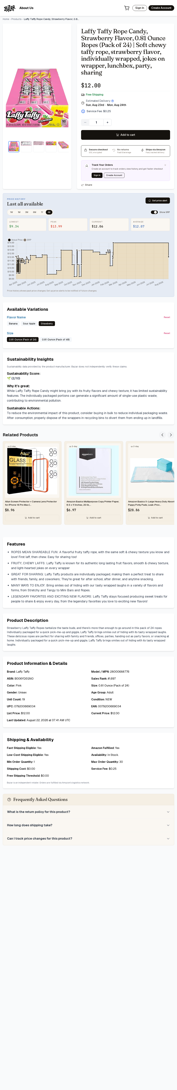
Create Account (161, 8)
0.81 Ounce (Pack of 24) (22, 339)
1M (19, 212)
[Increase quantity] (107, 122)
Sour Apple (29, 323)
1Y (42, 212)
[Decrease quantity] (85, 122)
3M (26, 212)
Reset (167, 317)
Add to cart (127, 135)
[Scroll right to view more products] (170, 434)
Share (88, 184)
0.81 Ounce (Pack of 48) (56, 339)
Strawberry (47, 323)
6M (34, 212)
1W (11, 212)
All (49, 212)
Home (6, 19)
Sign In (139, 8)
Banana (13, 323)
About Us (26, 8)
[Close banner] (165, 165)
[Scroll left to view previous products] (162, 434)
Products (16, 19)
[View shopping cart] (127, 8)
